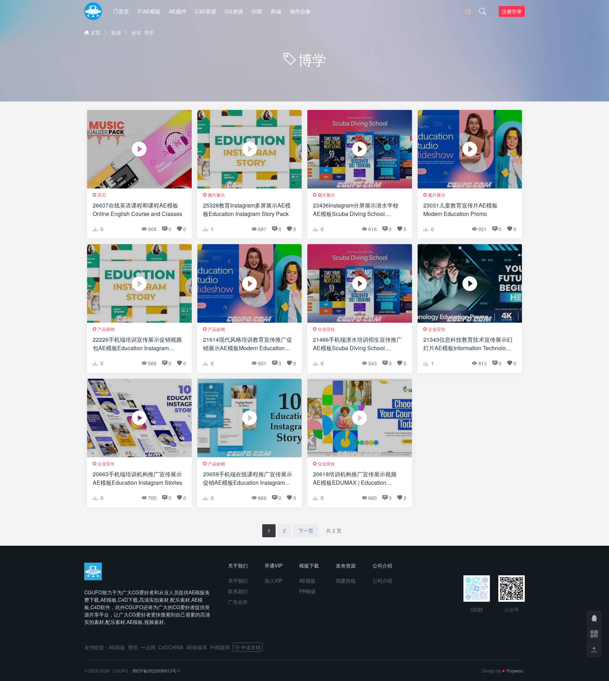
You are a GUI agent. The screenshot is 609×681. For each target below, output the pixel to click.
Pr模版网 (220, 647)
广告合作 (238, 601)
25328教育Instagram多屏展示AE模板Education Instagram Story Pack (247, 209)
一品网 (148, 647)
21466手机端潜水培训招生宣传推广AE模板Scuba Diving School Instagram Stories (357, 343)
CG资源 (233, 11)
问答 (257, 11)
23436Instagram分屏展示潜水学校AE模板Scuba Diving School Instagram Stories (356, 209)
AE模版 (151, 11)
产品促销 (106, 329)
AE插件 (177, 11)
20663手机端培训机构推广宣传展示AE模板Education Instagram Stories (137, 478)
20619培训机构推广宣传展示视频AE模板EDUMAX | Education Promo (354, 478)
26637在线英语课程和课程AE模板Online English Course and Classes (137, 209)
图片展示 (216, 195)
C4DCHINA (170, 647)
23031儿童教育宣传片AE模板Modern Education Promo (460, 209)
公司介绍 (382, 580)
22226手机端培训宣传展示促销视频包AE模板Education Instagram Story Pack (137, 343)
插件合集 (300, 11)
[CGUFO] (93, 11)
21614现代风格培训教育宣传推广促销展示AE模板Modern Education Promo (247, 343)
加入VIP (273, 580)
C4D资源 (205, 11)
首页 (123, 11)
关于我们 (238, 580)
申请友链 (251, 647)
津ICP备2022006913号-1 (156, 671)
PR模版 (307, 591)
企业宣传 (326, 329)
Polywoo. (515, 671)
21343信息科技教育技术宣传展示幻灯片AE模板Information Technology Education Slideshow (467, 343)
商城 (276, 11)
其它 (102, 195)
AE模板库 (196, 647)
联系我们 (238, 591)
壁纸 (133, 647)
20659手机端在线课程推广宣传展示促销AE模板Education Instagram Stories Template (247, 478)
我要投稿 (346, 580)
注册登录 (512, 11)
